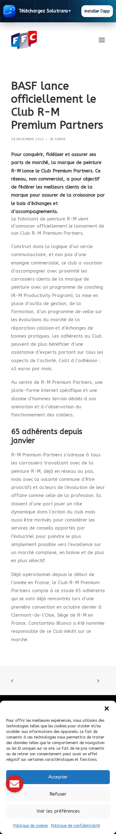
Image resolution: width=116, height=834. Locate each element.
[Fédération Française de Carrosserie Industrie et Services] (46, 40)
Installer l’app (97, 11)
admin (60, 139)
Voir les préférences (58, 811)
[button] (107, 708)
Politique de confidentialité (75, 825)
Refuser (58, 794)
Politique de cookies (30, 825)
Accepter (58, 777)
